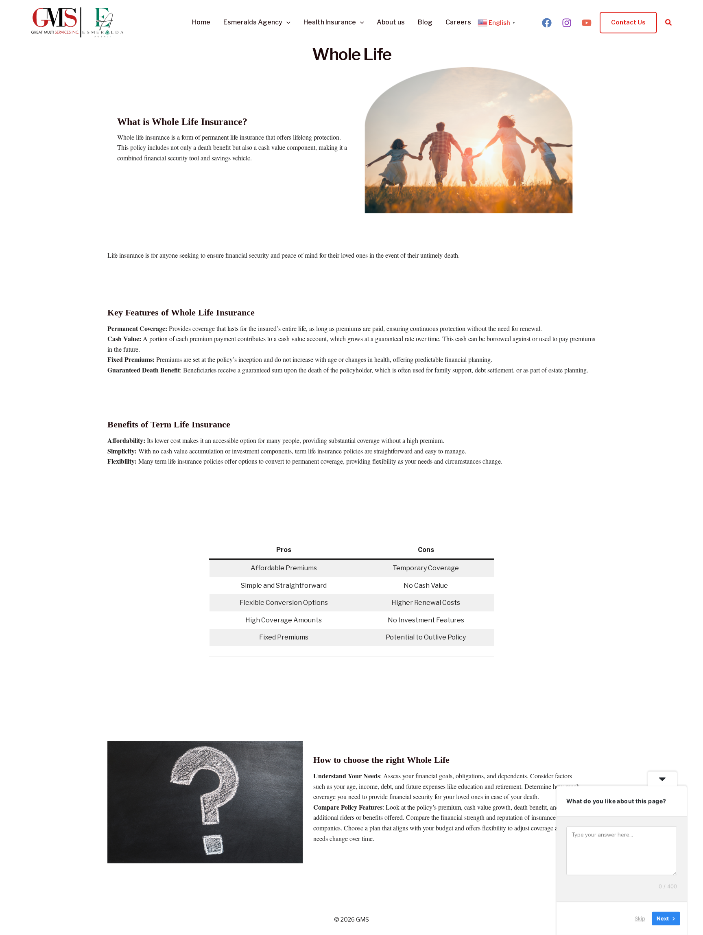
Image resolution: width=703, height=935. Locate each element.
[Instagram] (567, 23)
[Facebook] (547, 23)
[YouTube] (587, 23)
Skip (640, 918)
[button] (286, 22)
